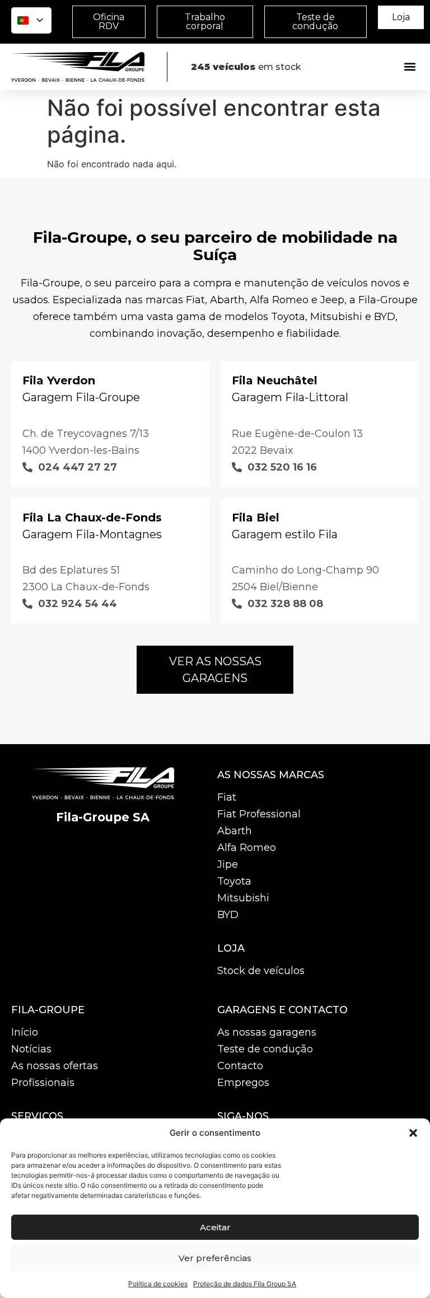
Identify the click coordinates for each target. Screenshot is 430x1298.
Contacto (240, 1066)
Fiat (226, 797)
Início (24, 1032)
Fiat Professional (259, 814)
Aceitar (215, 1227)
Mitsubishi (243, 898)
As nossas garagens (266, 1032)
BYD (228, 915)
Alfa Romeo (246, 847)
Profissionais (42, 1082)
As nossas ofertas (54, 1066)
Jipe (227, 864)
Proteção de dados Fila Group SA (244, 1284)
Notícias (31, 1049)
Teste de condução (265, 1049)
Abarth (234, 831)
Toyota (234, 881)
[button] (413, 1133)
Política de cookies (158, 1284)
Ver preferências (215, 1258)
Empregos (243, 1082)
